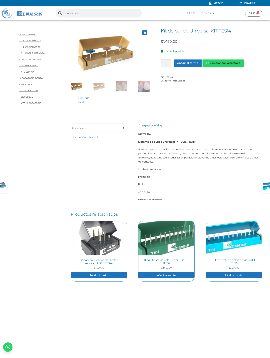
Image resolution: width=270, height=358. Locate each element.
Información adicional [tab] (84, 137)
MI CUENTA (218, 3)
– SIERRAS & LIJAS (28, 65)
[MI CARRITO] (240, 3)
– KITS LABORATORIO (30, 103)
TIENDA (206, 13)
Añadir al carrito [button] (99, 275)
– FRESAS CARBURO (29, 47)
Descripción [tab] (78, 128)
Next (81, 102)
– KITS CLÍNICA (26, 72)
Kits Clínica (179, 80)
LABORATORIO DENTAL (31, 78)
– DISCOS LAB (26, 97)
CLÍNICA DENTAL (28, 34)
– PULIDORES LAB (28, 90)
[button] (144, 32)
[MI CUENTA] (210, 3)
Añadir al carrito (187, 63)
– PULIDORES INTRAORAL (32, 53)
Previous (83, 97)
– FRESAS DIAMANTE (30, 40)
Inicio (191, 13)
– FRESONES (25, 84)
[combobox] (99, 13)
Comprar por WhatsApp (225, 63)
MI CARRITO (249, 3)
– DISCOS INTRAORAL (30, 59)
